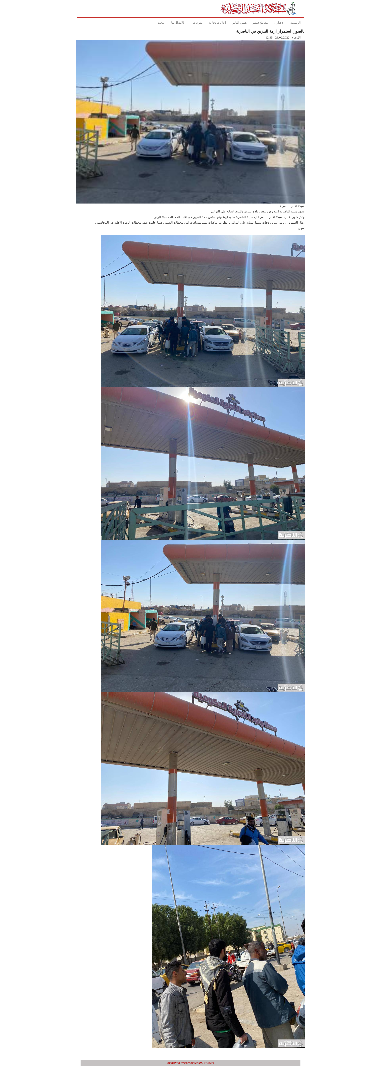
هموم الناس (239, 22)
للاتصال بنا (177, 22)
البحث (161, 22)
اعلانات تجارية (217, 22)
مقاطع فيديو (260, 22)
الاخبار (280, 22)
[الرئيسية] (259, 8)
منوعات (197, 22)
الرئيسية (295, 22)
